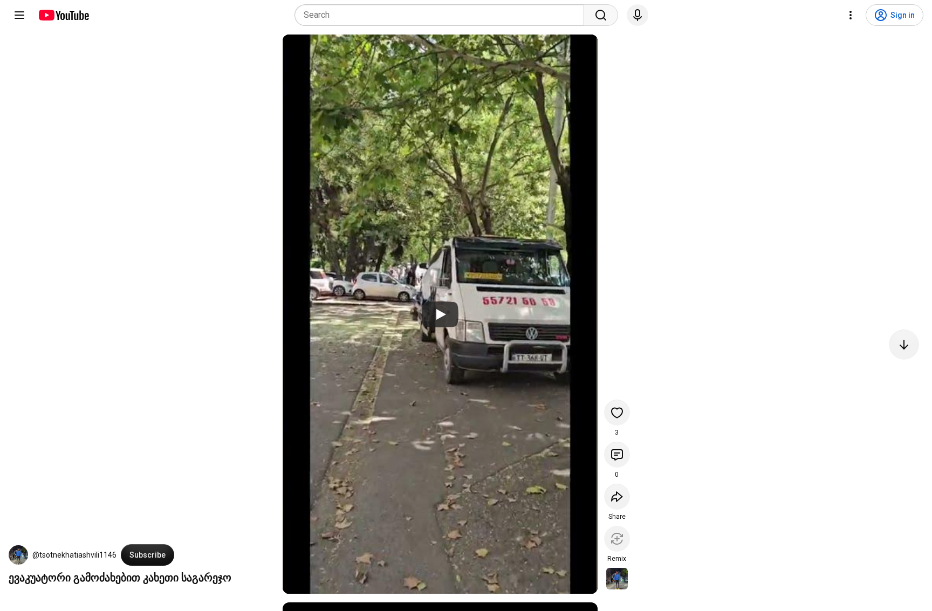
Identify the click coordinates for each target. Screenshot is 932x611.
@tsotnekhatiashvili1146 (74, 555)
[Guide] (19, 15)
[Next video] (904, 344)
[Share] (617, 497)
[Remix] (617, 539)
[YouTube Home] (63, 15)
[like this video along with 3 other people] (617, 412)
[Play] (440, 314)
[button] (18, 555)
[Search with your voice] (637, 15)
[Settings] (850, 15)
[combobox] (442, 15)
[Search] (601, 15)
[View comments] (617, 455)
